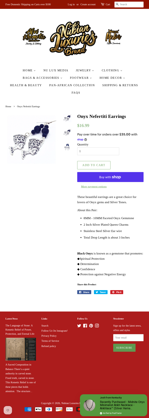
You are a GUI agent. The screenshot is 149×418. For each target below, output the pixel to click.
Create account (88, 4)
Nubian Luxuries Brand (73, 403)
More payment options (94, 186)
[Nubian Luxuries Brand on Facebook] (85, 326)
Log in (71, 4)
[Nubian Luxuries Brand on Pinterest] (91, 326)
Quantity (82, 144)
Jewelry (84, 70)
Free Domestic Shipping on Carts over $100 (28, 4)
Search (44, 325)
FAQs (76, 92)
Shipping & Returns (120, 85)
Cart (108, 4)
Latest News (11, 318)
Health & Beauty (26, 85)
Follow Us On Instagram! (54, 330)
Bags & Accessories (41, 77)
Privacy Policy (49, 335)
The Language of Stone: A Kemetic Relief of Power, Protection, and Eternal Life (19, 329)
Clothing (111, 70)
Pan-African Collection (72, 85)
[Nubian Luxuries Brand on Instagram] (97, 326)
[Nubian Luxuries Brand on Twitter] (79, 326)
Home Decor (111, 77)
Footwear (80, 77)
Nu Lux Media (56, 70)
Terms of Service (50, 340)
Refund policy (48, 346)
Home (28, 70)
